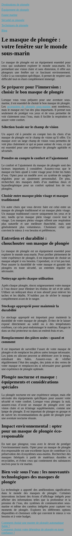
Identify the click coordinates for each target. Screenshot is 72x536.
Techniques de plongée (14, 25)
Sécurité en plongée (12, 20)
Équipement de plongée (15, 9)
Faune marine (9, 15)
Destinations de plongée (15, 4)
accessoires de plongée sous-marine (29, 106)
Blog (4, 30)
